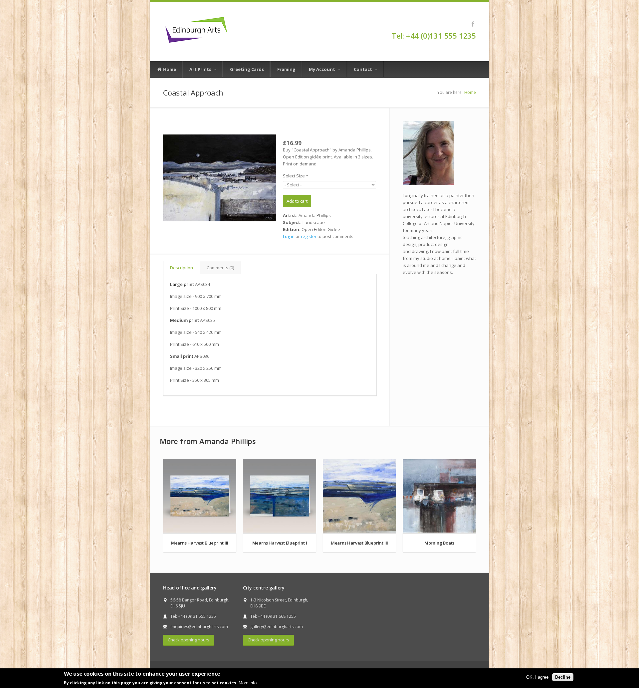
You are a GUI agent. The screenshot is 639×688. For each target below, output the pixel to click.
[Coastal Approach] (219, 177)
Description (181, 268)
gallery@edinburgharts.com (276, 626)
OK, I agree (537, 676)
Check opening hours (188, 640)
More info (248, 682)
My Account (322, 69)
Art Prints (200, 69)
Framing (286, 69)
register (309, 236)
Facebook (472, 24)
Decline (562, 676)
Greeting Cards (247, 69)
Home (169, 69)
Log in (289, 236)
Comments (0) (220, 268)
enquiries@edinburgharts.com (199, 626)
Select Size (295, 176)
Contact (363, 69)
